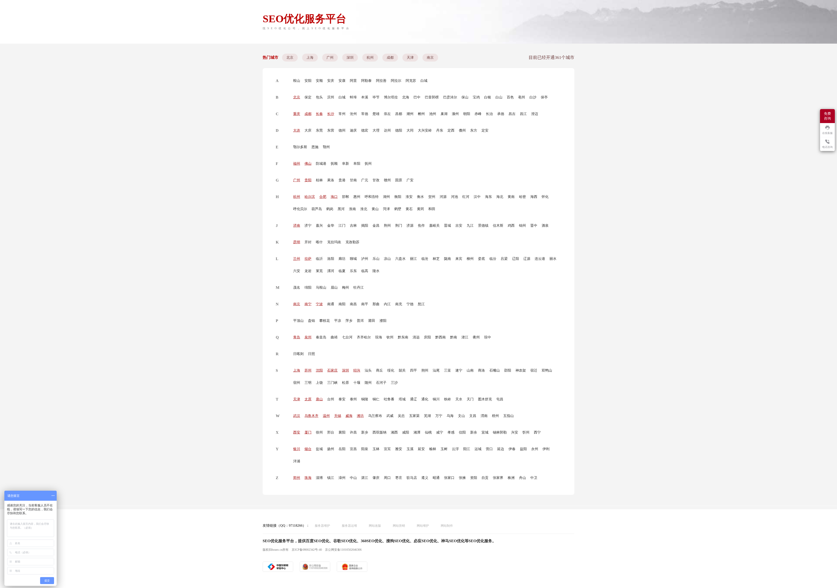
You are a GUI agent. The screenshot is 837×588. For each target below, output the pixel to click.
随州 (368, 382)
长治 (489, 114)
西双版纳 (379, 432)
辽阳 (515, 259)
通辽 (413, 399)
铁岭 (447, 399)
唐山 (319, 399)
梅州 (345, 287)
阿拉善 (381, 80)
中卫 (533, 478)
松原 (345, 382)
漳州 (342, 478)
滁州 (455, 114)
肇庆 (376, 478)
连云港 (540, 259)
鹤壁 (397, 209)
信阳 (462, 432)
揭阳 (364, 225)
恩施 (314, 147)
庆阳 (427, 337)
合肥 (322, 197)
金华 (330, 225)
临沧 (424, 259)
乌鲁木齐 (311, 416)
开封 (308, 242)
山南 (470, 370)
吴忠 (401, 416)
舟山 (522, 478)
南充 (398, 304)
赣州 (387, 180)
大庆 (308, 130)
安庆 (330, 80)
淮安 (409, 197)
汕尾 (436, 370)
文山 (461, 416)
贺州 (431, 197)
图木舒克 (485, 399)
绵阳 (308, 287)
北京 (289, 57)
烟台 (308, 449)
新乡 (364, 432)
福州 (296, 163)
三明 (308, 382)
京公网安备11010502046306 (343, 549)
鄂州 (326, 147)
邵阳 (507, 370)
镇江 (330, 478)
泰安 (342, 399)
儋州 (462, 130)
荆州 (387, 225)
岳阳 (342, 449)
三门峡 (332, 382)
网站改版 (375, 525)
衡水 (420, 197)
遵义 (424, 478)
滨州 (330, 97)
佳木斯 (498, 225)
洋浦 (296, 461)
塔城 (402, 399)
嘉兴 (319, 225)
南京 (430, 57)
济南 (296, 225)
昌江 (523, 114)
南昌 (353, 304)
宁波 (319, 304)
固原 (398, 180)
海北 (499, 197)
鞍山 (296, 80)
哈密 (522, 197)
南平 (364, 304)
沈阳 (319, 370)
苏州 (308, 370)
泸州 (364, 259)
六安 (296, 271)
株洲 (511, 478)
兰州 (296, 259)
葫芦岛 (316, 209)
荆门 (398, 225)
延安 (421, 449)
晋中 (533, 225)
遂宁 (458, 370)
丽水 (552, 259)
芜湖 (427, 416)
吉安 (458, 225)
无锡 (337, 416)
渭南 (484, 416)
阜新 (345, 163)
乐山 (376, 259)
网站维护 (423, 525)
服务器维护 (322, 525)
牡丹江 (358, 287)
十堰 (356, 382)
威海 (348, 416)
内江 (387, 304)
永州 (534, 449)
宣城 (484, 432)
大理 (376, 130)
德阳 (398, 130)
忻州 (525, 432)
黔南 (453, 337)
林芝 (436, 259)
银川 (296, 449)
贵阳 (308, 180)
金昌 (376, 225)
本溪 (364, 97)
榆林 (432, 449)
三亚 (447, 370)
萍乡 (348, 320)
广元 (364, 180)
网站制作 (447, 525)
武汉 (296, 416)
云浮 (455, 449)
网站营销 (399, 525)
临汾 (492, 259)
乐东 (353, 271)
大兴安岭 (425, 130)
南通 (330, 304)
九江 (470, 225)
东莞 (319, 130)
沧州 (353, 114)
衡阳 (397, 197)
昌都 (398, 114)
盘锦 (311, 320)
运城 (478, 449)
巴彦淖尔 (450, 97)
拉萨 (308, 259)
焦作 (421, 225)
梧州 (495, 416)
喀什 (319, 242)
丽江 (413, 259)
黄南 (511, 197)
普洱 (360, 320)
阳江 (466, 449)
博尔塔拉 (391, 97)
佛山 (308, 163)
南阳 (342, 304)
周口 (387, 478)
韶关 (402, 370)
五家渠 (414, 416)
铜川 (436, 399)
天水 (458, 399)
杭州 (370, 57)
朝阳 (466, 114)
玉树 (444, 449)
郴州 (421, 114)
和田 (431, 209)
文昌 (472, 416)
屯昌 (499, 399)
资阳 (473, 478)
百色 (510, 97)
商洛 (481, 370)
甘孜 (376, 180)
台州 (330, 399)
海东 (488, 197)
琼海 (378, 337)
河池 (454, 197)
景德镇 (483, 225)
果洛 (330, 180)
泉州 (308, 337)
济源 (410, 225)
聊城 (353, 259)
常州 (342, 114)
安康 (342, 80)
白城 (423, 80)
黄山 (375, 209)
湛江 (364, 478)
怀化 (545, 197)
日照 (311, 354)
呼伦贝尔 (300, 209)
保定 (308, 97)
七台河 (347, 337)
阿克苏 (411, 80)
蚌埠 (353, 97)
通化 (424, 399)
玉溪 (410, 449)
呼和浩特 (372, 197)
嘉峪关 (434, 225)
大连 (296, 130)
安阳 (308, 80)
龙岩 (308, 271)
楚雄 (376, 114)
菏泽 (386, 209)
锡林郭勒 (500, 432)
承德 (500, 114)
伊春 (512, 449)
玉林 (376, 449)
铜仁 (376, 399)
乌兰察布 (375, 416)
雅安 (398, 449)
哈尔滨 (310, 197)
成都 (390, 57)
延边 (500, 449)
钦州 (389, 337)
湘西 (394, 432)
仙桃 (428, 432)
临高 (364, 271)
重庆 (296, 114)
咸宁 (439, 432)
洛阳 (330, 259)
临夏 (342, 271)
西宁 (537, 432)
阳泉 (364, 449)
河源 (443, 197)
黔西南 (440, 337)
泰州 (353, 399)
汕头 (368, 370)
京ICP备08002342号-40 (307, 549)
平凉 (337, 320)
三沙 (394, 382)
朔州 (424, 370)
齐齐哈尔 (364, 337)
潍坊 (360, 416)
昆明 (296, 242)
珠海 (308, 478)
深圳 (350, 57)
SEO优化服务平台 (304, 18)
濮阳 (382, 320)
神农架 (520, 370)
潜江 (464, 337)
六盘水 (400, 259)
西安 (296, 432)
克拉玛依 (334, 242)
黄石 (409, 209)
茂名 (296, 287)
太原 (308, 399)
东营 (330, 130)
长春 (319, 114)
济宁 (308, 225)
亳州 (521, 97)
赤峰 (478, 114)
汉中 (477, 197)
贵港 (342, 180)
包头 (319, 97)
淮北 (363, 209)
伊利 (546, 449)
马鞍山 (321, 287)
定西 (450, 130)
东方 (473, 130)
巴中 (416, 97)
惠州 (356, 197)
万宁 (438, 416)
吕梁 (504, 259)
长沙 (330, 114)
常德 (364, 114)
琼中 (487, 337)
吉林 (353, 225)
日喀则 (298, 354)
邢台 (330, 432)
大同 (410, 130)
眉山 (334, 287)
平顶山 (298, 320)
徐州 (319, 432)
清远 (416, 337)
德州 (342, 130)
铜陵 (364, 399)
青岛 (296, 337)
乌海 (450, 416)
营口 (489, 449)
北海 (405, 97)
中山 (353, 478)
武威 (389, 416)
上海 (309, 57)
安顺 (319, 80)
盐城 (319, 449)
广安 (410, 180)
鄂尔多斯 (300, 147)
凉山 (387, 259)
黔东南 (403, 337)
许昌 (353, 432)
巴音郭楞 (432, 97)
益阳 (523, 449)
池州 (432, 114)
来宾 (458, 259)
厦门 (308, 432)
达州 (387, 130)
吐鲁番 (389, 399)
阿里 (353, 80)
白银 (487, 97)
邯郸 (345, 197)
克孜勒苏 (352, 242)
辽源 (526, 259)
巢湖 (444, 114)
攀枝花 (324, 320)
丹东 (439, 130)
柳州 (470, 259)
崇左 (387, 114)
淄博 (319, 478)
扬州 (330, 449)
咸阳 (405, 432)
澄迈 (534, 114)
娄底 (481, 259)
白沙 (532, 97)
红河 (465, 197)
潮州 (410, 114)
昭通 (436, 478)
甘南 (353, 180)
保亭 (544, 97)
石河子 (381, 382)
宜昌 (353, 449)
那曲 (376, 304)
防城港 (321, 163)
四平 (413, 370)
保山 (464, 97)
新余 (473, 432)
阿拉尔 (396, 80)
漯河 (330, 271)
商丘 (379, 370)
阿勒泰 (366, 80)
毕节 (376, 97)
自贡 (484, 478)
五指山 (508, 416)
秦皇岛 (321, 337)
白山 (498, 97)
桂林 (319, 180)
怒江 (421, 304)
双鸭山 (547, 370)
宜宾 (387, 449)
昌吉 (512, 114)
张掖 (462, 478)
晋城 (447, 225)
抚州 (368, 163)
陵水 (376, 271)
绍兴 (356, 370)
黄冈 (420, 209)
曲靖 (334, 337)
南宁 (308, 304)
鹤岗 (329, 209)
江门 (342, 225)
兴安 (514, 432)
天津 (410, 57)
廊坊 (342, 259)
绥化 (390, 370)
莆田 (371, 320)
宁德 (410, 304)
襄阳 (342, 432)
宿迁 (533, 370)
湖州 (386, 197)
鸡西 (511, 225)
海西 (533, 197)
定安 (484, 130)
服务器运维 (349, 525)
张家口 (449, 478)
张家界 (498, 478)
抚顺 (334, 163)
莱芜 (319, 271)
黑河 (341, 209)
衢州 (476, 337)
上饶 (319, 382)
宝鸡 (476, 97)
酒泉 (545, 225)
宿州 (296, 382)
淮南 (352, 209)
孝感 (450, 432)
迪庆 (353, 130)
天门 (470, 399)
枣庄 (398, 478)
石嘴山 (494, 370)
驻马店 (412, 478)
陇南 (447, 259)
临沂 (319, 259)
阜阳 (356, 163)
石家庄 (332, 370)
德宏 (364, 130)
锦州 (522, 225)
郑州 (296, 478)
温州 (326, 416)
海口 (334, 197)
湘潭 (416, 432)
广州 (330, 57)
